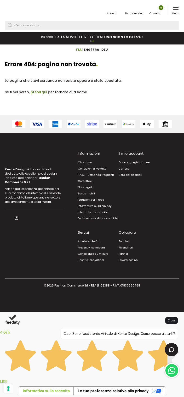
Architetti (125, 241)
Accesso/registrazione (134, 162)
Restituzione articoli (91, 260)
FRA (96, 49)
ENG (87, 49)
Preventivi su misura (91, 247)
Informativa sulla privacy (94, 206)
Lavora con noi (128, 260)
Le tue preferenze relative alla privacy (113, 390)
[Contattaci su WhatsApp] (171, 370)
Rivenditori (126, 247)
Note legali (85, 187)
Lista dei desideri (130, 175)
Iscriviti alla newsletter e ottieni (92, 37)
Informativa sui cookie (93, 212)
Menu (175, 13)
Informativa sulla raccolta (46, 390)
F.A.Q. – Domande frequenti (96, 175)
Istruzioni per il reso (91, 200)
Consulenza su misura (93, 254)
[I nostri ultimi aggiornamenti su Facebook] (7, 218)
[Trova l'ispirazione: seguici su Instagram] (17, 218)
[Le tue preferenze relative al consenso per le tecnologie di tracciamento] (8, 388)
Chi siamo (85, 162)
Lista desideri (134, 13)
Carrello (155, 10)
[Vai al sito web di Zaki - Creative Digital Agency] (92, 299)
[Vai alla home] (22, 10)
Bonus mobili (86, 193)
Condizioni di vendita (92, 169)
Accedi (111, 13)
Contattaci (85, 181)
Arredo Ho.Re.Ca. (89, 241)
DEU (104, 49)
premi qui (39, 92)
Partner (123, 254)
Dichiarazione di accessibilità (98, 218)
